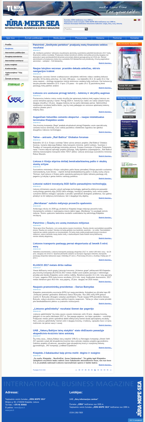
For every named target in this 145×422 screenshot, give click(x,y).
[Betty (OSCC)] (15, 99)
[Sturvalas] (15, 84)
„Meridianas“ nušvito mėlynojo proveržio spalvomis (62, 203)
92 (98, 370)
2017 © (136, 420)
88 (85, 370)
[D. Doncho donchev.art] (15, 119)
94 (104, 370)
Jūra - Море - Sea (32, 25)
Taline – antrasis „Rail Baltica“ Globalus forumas (60, 137)
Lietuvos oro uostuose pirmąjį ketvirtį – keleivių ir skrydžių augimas (71, 93)
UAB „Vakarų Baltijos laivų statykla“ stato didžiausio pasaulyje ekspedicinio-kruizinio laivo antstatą (68, 332)
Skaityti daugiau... (105, 63)
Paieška (86, 29)
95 (107, 370)
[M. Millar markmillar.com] (15, 140)
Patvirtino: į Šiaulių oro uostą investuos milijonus (61, 223)
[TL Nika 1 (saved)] (72, 15)
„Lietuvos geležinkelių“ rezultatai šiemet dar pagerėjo (63, 308)
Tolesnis (110, 370)
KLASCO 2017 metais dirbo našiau (52, 265)
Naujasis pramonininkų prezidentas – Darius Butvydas (63, 287)
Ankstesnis (76, 370)
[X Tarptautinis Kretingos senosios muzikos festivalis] (129, 169)
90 (92, 370)
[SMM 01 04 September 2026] (129, 149)
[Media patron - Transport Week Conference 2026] (129, 128)
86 (79, 370)
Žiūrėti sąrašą (128, 117)
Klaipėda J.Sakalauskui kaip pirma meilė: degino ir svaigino (66, 353)
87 (82, 370)
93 (101, 370)
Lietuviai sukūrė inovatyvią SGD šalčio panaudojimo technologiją (69, 183)
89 (88, 370)
